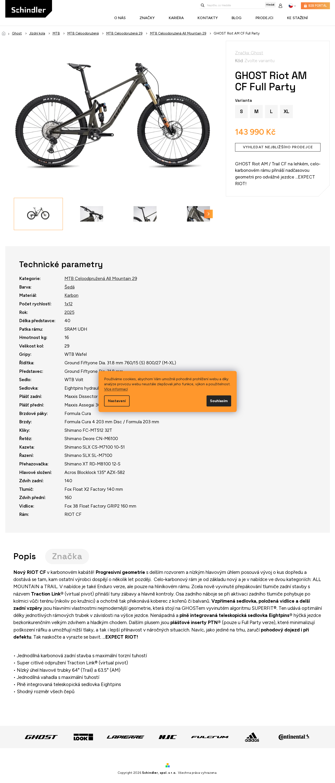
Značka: (249, 53)
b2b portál (318, 5)
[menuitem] (121, 18)
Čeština (292, 5)
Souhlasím (219, 401)
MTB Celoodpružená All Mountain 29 (100, 278)
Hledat (270, 4)
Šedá (69, 287)
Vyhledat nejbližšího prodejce (278, 147)
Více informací (116, 389)
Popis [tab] (24, 556)
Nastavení (117, 401)
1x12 (68, 304)
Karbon (71, 295)
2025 (69, 312)
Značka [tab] (67, 556)
